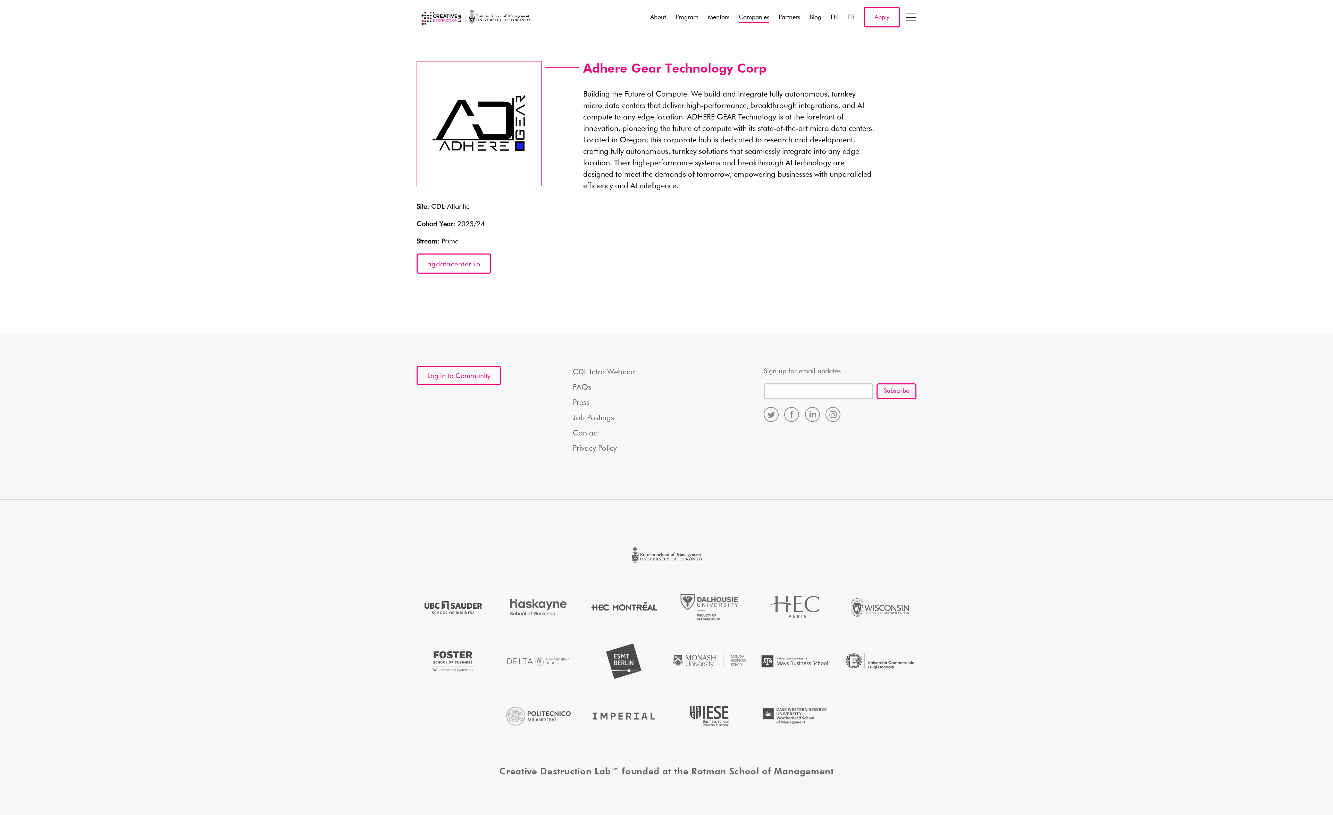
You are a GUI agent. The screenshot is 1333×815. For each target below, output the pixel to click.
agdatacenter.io (453, 264)
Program (687, 17)
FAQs (582, 387)
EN (835, 17)
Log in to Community (459, 376)
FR (851, 17)
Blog (815, 17)
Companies (754, 17)
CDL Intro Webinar (604, 372)
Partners (789, 17)
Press (581, 403)
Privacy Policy (595, 448)
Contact (586, 433)
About (658, 17)
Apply (881, 17)
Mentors (718, 17)
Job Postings (593, 418)
